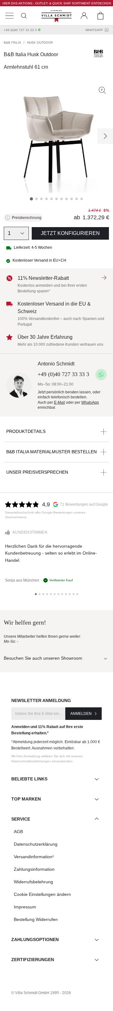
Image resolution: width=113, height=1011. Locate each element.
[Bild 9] (71, 199)
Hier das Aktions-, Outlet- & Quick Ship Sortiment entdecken (57, 3)
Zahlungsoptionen (35, 939)
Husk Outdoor (40, 42)
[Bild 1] (31, 199)
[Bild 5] (51, 199)
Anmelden (81, 713)
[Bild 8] (66, 199)
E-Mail (59, 402)
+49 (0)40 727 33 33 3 (20, 30)
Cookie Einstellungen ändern (42, 894)
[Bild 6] (56, 199)
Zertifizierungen (32, 959)
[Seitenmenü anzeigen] (9, 15)
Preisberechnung (26, 218)
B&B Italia (12, 42)
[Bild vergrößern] (102, 90)
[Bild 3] (41, 199)
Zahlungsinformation (34, 869)
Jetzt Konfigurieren (70, 233)
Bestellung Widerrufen (36, 919)
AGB (18, 831)
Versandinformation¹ (34, 856)
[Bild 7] (61, 199)
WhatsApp (94, 30)
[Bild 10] (76, 199)
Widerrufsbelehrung (33, 881)
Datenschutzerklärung (35, 844)
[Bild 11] (81, 199)
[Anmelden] (84, 16)
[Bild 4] (46, 199)
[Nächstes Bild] (105, 136)
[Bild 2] (36, 199)
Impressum (25, 906)
